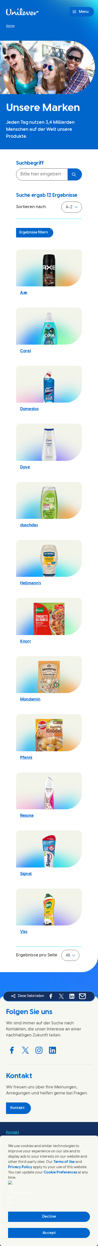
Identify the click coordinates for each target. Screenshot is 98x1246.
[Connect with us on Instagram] (39, 1050)
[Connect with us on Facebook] (12, 1050)
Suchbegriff (30, 163)
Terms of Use (64, 1162)
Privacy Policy (20, 1167)
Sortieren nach (31, 207)
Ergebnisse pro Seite (36, 955)
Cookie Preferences (60, 1172)
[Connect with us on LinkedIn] (52, 1050)
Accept (49, 1233)
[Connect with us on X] (25, 1050)
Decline (49, 1217)
